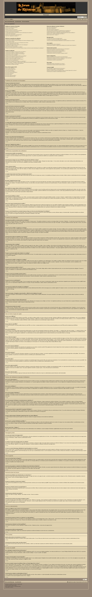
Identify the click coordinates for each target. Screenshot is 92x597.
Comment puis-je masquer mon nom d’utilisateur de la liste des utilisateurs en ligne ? (19, 40)
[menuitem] (12, 19)
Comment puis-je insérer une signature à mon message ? (15, 53)
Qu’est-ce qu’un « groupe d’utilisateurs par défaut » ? (56, 33)
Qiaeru (15, 585)
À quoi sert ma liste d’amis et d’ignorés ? (54, 44)
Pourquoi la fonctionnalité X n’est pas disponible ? (55, 69)
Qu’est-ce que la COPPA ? (9, 28)
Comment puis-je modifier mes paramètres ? (12, 39)
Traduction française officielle (9, 585)
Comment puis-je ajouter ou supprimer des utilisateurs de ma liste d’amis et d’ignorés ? (61, 45)
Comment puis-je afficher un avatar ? (11, 45)
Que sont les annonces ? (9, 73)
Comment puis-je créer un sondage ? (11, 54)
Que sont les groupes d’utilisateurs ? (53, 29)
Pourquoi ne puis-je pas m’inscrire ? (11, 29)
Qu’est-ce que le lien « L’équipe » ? (53, 34)
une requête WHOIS (26, 565)
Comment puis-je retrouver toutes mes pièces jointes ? (56, 64)
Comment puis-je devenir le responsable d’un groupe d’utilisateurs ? (58, 31)
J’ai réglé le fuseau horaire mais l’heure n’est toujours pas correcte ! (16, 42)
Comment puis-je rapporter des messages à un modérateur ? (15, 61)
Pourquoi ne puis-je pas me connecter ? (12, 31)
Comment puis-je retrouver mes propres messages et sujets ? (57, 53)
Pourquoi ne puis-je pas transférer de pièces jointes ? (14, 59)
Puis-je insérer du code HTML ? (10, 69)
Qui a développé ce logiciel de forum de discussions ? (56, 68)
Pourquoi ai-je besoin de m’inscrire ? (11, 27)
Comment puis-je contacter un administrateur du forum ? (56, 71)
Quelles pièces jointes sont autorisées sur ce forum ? (56, 63)
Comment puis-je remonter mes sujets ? (12, 64)
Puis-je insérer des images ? (10, 71)
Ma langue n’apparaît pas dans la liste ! (12, 43)
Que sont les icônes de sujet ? (10, 76)
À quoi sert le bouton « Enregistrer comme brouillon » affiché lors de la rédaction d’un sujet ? (21, 62)
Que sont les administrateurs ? (52, 27)
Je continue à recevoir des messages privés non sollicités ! (57, 39)
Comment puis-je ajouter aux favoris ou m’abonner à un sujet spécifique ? (59, 57)
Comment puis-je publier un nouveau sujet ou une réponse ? (15, 51)
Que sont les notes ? (8, 74)
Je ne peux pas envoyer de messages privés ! (54, 38)
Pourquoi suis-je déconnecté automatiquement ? (13, 34)
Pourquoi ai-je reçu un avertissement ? (11, 60)
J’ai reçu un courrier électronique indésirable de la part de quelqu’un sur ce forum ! (61, 40)
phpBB (11, 584)
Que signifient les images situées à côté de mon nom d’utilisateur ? (16, 44)
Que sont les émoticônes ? (9, 70)
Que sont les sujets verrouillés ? (10, 75)
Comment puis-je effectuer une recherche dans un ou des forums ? (58, 48)
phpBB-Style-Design (18, 586)
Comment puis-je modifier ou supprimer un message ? (14, 52)
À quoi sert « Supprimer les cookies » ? (12, 35)
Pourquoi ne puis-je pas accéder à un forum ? (13, 58)
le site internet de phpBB (80, 182)
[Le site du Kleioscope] (46, 7)
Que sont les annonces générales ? (11, 72)
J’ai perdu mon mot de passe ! (10, 33)
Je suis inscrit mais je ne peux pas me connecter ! (13, 30)
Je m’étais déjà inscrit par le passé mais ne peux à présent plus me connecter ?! (18, 32)
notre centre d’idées (69, 557)
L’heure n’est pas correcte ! (9, 41)
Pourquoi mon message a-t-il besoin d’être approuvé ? (14, 63)
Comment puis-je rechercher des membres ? (54, 52)
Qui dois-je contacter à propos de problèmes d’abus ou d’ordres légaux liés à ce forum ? (62, 70)
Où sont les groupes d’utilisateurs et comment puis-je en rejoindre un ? (59, 30)
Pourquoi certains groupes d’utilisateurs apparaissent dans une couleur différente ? (61, 32)
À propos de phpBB (37, 552)
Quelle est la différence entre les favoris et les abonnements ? (57, 56)
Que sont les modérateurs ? (51, 28)
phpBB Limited (34, 551)
